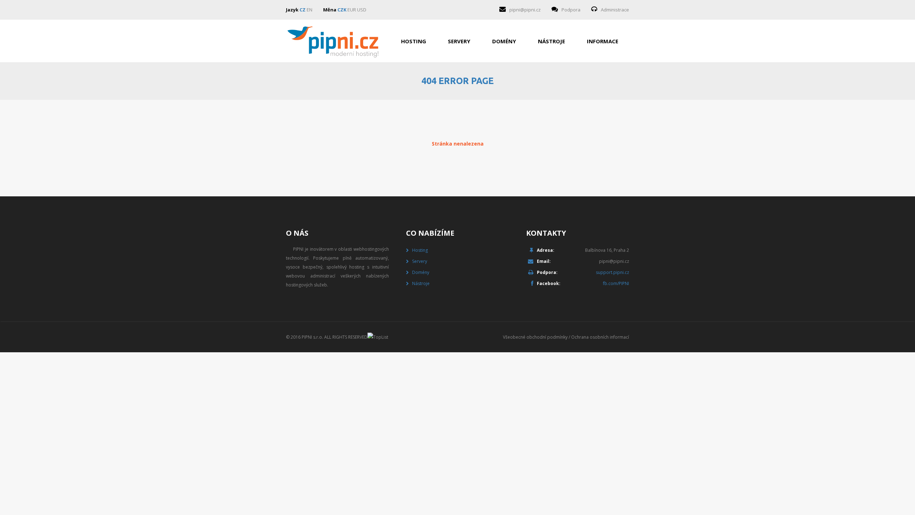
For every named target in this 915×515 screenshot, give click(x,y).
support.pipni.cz (612, 272)
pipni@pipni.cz (525, 9)
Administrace (615, 9)
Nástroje (551, 41)
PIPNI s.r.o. (312, 337)
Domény (504, 41)
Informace (602, 41)
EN (309, 9)
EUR (351, 9)
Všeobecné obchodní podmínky (535, 337)
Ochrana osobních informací (600, 337)
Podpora (571, 9)
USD (361, 9)
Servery (459, 41)
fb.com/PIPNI (616, 283)
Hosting (413, 41)
